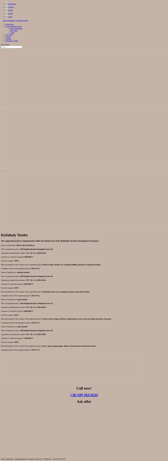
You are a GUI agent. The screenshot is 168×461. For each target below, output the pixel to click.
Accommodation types (13, 26)
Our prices (9, 35)
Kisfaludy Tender (11, 41)
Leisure (8, 37)
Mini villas (14, 31)
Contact (8, 39)
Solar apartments (16, 29)
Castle (12, 33)
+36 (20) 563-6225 (84, 395)
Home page (9, 24)
